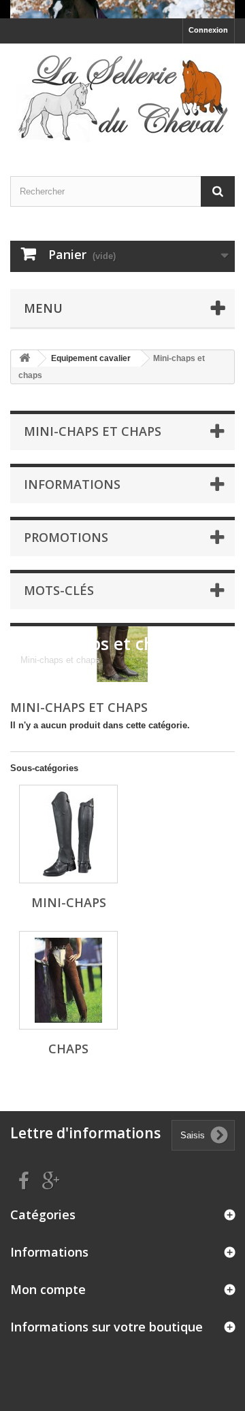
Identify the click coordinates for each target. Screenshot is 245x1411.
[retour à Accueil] (24, 358)
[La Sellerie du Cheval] (122, 98)
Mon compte (48, 1289)
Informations (72, 484)
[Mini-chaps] (68, 834)
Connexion (208, 30)
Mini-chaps (68, 902)
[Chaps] (68, 980)
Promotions (66, 537)
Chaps (68, 1048)
